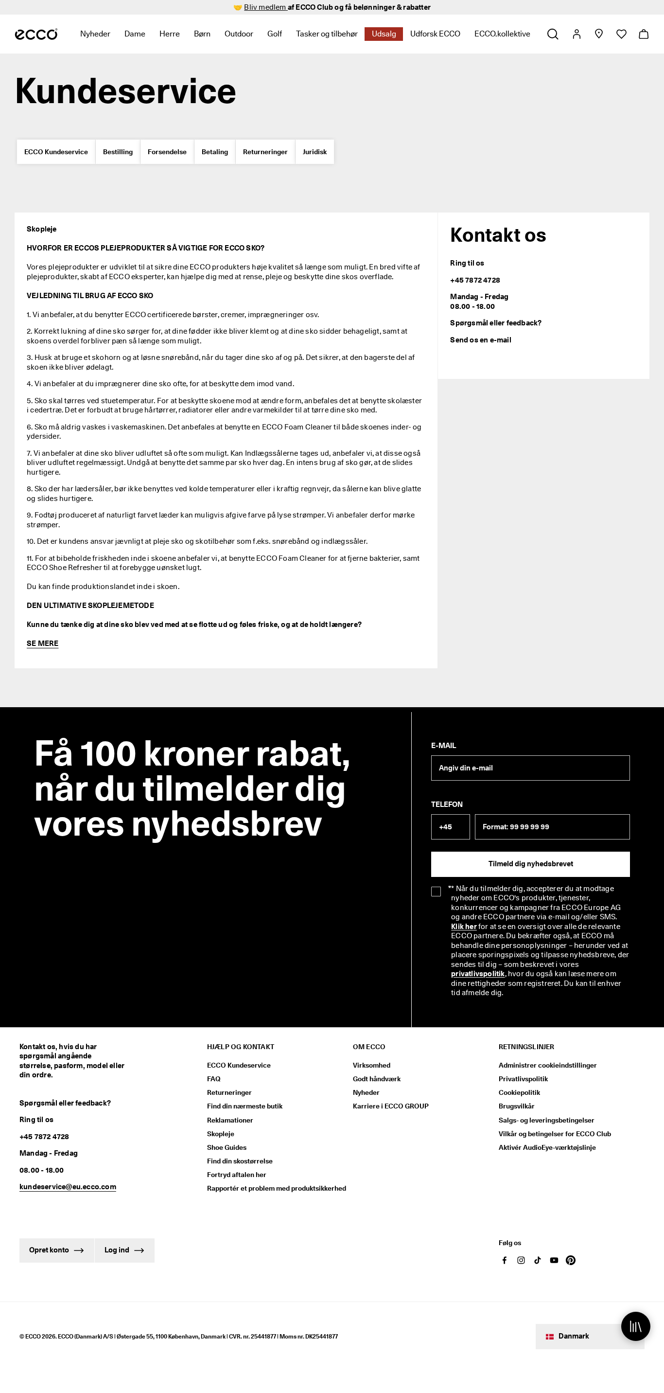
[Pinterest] (571, 1260)
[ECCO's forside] (36, 34)
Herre (169, 33)
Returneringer (265, 152)
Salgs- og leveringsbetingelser (546, 1120)
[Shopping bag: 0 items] (643, 34)
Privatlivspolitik (523, 1079)
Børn (202, 33)
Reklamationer (230, 1120)
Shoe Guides (226, 1147)
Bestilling (118, 152)
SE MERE (42, 643)
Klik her (464, 926)
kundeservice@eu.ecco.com (67, 1186)
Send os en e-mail (480, 340)
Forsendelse (167, 152)
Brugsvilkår (517, 1106)
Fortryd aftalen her (236, 1175)
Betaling (215, 152)
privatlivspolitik (478, 973)
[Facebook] (504, 1260)
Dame (134, 33)
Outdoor (239, 33)
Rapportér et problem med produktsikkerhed (276, 1188)
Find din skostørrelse (240, 1161)
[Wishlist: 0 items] (621, 34)
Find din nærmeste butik (244, 1106)
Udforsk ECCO (435, 33)
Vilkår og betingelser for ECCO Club (555, 1134)
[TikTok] (537, 1260)
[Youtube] (554, 1260)
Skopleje (220, 1134)
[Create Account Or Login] (576, 34)
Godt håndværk (377, 1079)
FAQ (214, 1079)
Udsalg (384, 33)
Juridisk (315, 152)
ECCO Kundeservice (56, 152)
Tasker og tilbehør (327, 33)
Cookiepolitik (519, 1092)
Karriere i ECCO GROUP (391, 1106)
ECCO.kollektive (502, 33)
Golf (274, 33)
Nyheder (95, 33)
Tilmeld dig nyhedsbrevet (531, 863)
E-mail (443, 745)
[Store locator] (599, 34)
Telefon (447, 804)
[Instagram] (521, 1260)
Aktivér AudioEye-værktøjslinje (547, 1147)
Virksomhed (371, 1065)
